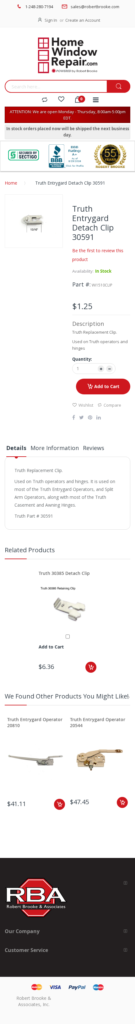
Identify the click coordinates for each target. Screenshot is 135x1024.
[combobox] (55, 86)
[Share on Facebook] (73, 418)
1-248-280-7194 (39, 6)
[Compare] (44, 100)
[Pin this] (90, 418)
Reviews (93, 448)
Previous (122, 697)
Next (129, 697)
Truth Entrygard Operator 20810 (34, 722)
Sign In (51, 20)
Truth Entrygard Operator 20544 (97, 722)
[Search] (118, 87)
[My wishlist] (61, 100)
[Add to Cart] (90, 667)
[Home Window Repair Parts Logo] (67, 55)
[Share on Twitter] (81, 418)
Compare (112, 405)
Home (11, 183)
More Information (54, 448)
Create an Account (82, 20)
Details (16, 448)
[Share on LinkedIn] (98, 418)
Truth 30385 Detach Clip (64, 573)
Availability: (83, 271)
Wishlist (85, 405)
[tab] (16, 450)
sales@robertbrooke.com (95, 6)
